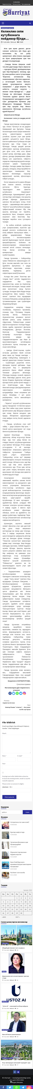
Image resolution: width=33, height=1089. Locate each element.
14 (12, 905)
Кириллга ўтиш (7, 4)
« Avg (4, 917)
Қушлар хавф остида (17, 832)
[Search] (30, 23)
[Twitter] (13, 693)
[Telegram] (20, 693)
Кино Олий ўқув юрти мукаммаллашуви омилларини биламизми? (20, 864)
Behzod (13, 42)
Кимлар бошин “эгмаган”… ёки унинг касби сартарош (17, 707)
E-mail (20, 756)
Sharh (4, 733)
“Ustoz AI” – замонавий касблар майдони (15, 1006)
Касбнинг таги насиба (17, 872)
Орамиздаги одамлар (7, 28)
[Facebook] (10, 693)
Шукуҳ (4, 971)
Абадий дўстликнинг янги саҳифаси (13, 948)
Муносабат (5, 943)
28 (12, 913)
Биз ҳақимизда (26, 4)
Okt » (18, 917)
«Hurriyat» (7, 1078)
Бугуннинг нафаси (7, 1058)
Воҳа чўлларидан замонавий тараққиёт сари (16, 1063)
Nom (4, 756)
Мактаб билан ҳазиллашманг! (11, 1034)
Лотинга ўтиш (17, 4)
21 (12, 909)
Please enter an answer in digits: (13, 784)
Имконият (5, 1001)
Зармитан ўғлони (9, 702)
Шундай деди (6, 1030)
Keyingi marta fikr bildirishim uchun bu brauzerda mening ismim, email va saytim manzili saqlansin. (16, 778)
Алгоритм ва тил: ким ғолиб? (19, 822)
